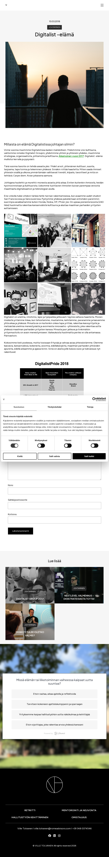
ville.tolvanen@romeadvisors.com (52, 828)
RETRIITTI (29, 810)
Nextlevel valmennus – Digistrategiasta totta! (79, 597)
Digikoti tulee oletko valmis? (30, 633)
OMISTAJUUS (79, 817)
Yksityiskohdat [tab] (54, 407)
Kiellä (19, 456)
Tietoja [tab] (90, 407)
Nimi (10, 485)
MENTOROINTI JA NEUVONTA (79, 810)
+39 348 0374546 (82, 828)
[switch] (41, 445)
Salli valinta (54, 456)
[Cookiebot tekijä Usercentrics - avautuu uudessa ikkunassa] (94, 399)
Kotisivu (12, 514)
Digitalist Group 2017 (30, 598)
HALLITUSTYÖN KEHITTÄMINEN (30, 817)
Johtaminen (54, 27)
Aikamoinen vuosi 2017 (71, 156)
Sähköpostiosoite (17, 499)
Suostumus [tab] (19, 407)
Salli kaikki (89, 456)
